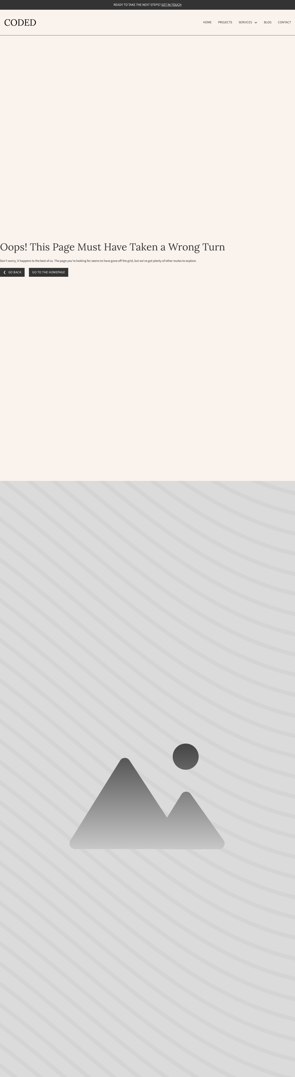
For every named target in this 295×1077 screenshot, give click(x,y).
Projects (225, 22)
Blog (267, 22)
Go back (15, 272)
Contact (284, 22)
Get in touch (171, 4)
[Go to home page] (20, 22)
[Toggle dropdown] (255, 22)
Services (245, 22)
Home (207, 22)
